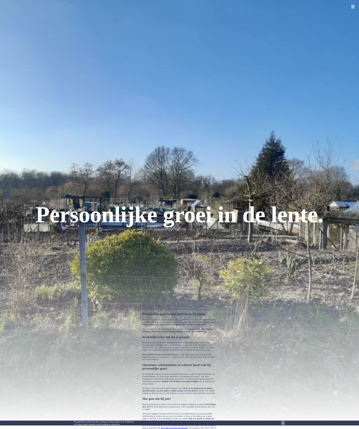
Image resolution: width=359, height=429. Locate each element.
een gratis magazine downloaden (174, 428)
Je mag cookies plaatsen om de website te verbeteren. (97, 424)
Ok (283, 423)
